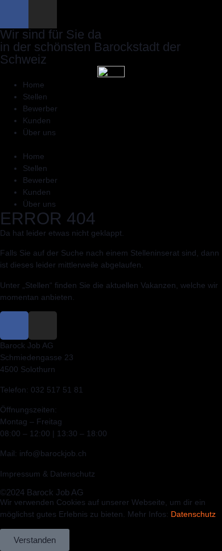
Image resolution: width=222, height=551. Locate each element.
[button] (111, 145)
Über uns (39, 132)
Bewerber (40, 108)
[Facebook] (14, 14)
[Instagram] (42, 14)
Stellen (35, 96)
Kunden (37, 120)
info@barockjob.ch (53, 453)
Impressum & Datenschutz (47, 473)
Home (33, 84)
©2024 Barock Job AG (42, 492)
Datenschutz (193, 514)
